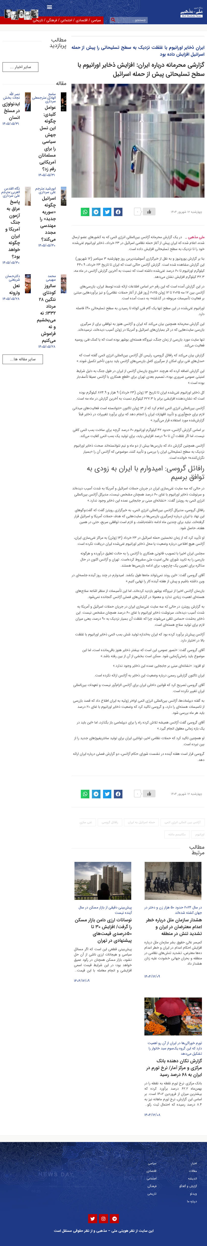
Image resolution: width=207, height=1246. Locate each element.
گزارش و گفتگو (188, 1186)
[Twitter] (92, 1218)
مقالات (193, 1171)
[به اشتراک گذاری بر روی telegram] (96, 212)
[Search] (113, 20)
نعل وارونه (14, 289)
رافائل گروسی (110, 822)
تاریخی (152, 1193)
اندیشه (192, 1178)
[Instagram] (103, 1218)
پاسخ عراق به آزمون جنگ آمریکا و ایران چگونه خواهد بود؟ (12, 229)
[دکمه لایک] (149, 211)
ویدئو (193, 1193)
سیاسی (96, 20)
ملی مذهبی (196, 237)
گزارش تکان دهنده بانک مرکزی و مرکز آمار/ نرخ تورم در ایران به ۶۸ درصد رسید (174, 1067)
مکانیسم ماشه (177, 834)
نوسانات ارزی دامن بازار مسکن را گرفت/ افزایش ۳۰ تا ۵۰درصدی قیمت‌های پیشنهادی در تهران (103, 930)
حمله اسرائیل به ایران (141, 822)
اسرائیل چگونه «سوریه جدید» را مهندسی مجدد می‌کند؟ (48, 219)
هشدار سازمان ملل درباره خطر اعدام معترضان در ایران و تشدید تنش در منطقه (174, 927)
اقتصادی (82, 20)
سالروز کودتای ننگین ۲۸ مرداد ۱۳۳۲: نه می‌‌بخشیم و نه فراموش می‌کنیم (46, 313)
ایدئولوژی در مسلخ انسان (11, 110)
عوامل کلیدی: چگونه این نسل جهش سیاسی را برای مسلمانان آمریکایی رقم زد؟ (47, 138)
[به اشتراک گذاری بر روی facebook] (118, 212)
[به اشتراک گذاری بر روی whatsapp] (85, 212)
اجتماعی (66, 20)
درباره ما (192, 1201)
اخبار (194, 1163)
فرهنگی (51, 20)
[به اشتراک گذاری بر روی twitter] (107, 212)
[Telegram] (114, 1218)
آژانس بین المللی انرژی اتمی (182, 822)
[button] (49, 7)
